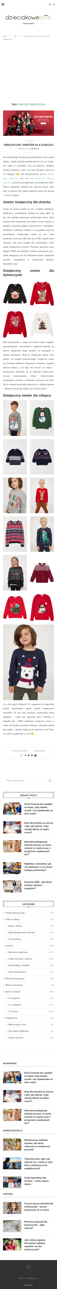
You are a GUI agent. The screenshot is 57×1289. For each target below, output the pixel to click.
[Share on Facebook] (25, 755)
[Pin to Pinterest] (32, 755)
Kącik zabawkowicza (30, 972)
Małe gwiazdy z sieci (30, 1024)
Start (5, 36)
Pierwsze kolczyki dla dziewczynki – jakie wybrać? (35, 1224)
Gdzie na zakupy (29, 919)
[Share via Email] (35, 755)
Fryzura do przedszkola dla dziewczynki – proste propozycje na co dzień (38, 1206)
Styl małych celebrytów (30, 1031)
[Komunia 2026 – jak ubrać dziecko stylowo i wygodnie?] (12, 886)
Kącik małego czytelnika (30, 965)
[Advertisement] (28, 72)
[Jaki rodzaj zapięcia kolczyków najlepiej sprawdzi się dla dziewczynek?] (12, 1244)
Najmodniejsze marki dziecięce (30, 932)
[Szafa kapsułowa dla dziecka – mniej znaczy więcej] (12, 1182)
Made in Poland (30, 926)
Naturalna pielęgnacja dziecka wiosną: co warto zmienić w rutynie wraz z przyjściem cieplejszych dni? (37, 848)
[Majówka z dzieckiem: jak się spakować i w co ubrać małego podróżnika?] (12, 868)
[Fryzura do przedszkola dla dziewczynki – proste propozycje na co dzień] (12, 1208)
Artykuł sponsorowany (29, 913)
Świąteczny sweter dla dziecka (28, 144)
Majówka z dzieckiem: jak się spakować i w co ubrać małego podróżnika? (38, 866)
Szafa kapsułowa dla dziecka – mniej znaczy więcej (36, 1180)
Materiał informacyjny (29, 978)
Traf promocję (30, 939)
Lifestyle (29, 946)
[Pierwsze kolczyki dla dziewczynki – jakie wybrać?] (12, 1226)
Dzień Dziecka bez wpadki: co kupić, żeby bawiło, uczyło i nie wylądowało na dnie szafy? (38, 809)
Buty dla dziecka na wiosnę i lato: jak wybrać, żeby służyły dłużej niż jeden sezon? (38, 828)
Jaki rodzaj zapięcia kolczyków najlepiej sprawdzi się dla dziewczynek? (34, 1245)
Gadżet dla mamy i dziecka (30, 959)
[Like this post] (22, 755)
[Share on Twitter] (28, 755)
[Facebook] (49, 4)
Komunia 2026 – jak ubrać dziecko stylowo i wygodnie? (38, 885)
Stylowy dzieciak (29, 992)
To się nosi (30, 1011)
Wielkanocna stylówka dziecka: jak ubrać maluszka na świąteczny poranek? (37, 1145)
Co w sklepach (28, 141)
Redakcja (35, 148)
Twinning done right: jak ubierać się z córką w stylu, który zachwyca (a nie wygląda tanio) (38, 1164)
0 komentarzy (39, 751)
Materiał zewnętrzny (29, 985)
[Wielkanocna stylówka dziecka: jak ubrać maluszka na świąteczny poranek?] (12, 1144)
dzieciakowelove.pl (32, 1278)
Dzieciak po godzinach (30, 952)
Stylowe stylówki (30, 1038)
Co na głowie (30, 998)
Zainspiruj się (29, 1018)
